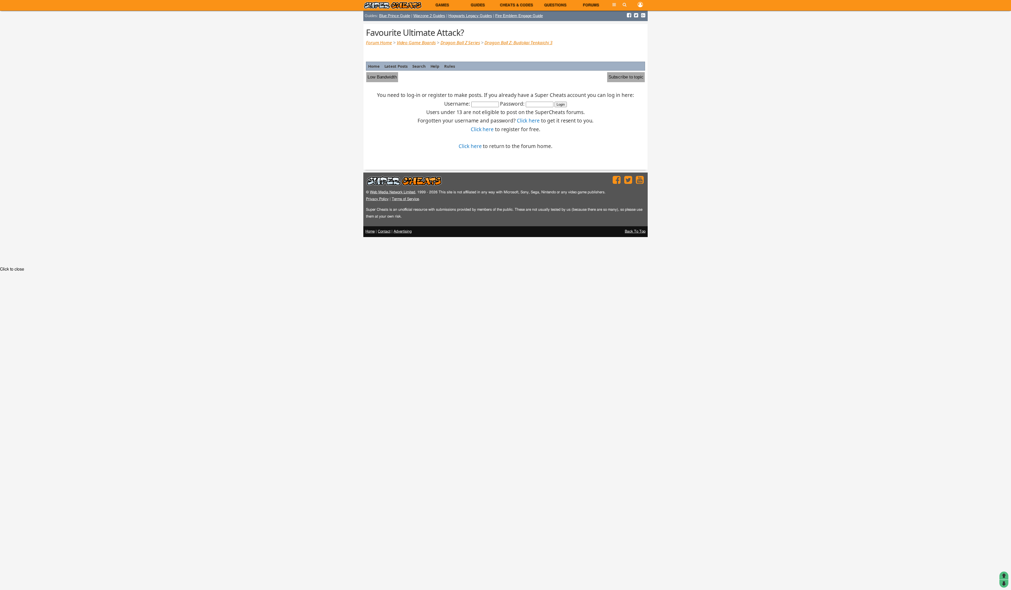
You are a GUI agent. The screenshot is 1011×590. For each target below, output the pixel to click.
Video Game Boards (416, 43)
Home (374, 66)
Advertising (403, 231)
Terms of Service (405, 199)
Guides (478, 5)
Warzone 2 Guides (429, 15)
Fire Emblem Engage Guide (519, 15)
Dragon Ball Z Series (460, 43)
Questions (555, 5)
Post (1003, 584)
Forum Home (379, 43)
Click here (528, 120)
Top (1003, 575)
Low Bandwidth (382, 77)
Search (418, 66)
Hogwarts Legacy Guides (470, 15)
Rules (449, 66)
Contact (384, 231)
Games (442, 5)
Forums (591, 5)
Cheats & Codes (516, 5)
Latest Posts (396, 66)
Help (435, 66)
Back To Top (635, 231)
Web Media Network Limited (392, 192)
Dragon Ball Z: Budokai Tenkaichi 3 (518, 43)
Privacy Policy (377, 199)
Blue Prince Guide (394, 15)
